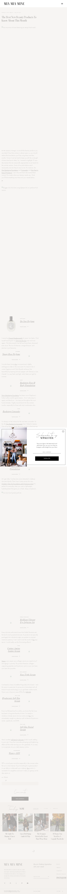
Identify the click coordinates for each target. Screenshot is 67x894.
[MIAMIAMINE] (14, 3)
